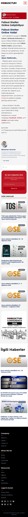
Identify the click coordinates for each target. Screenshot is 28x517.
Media (3, 455)
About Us (4, 438)
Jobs (2, 480)
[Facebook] (2, 501)
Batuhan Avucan (8, 150)
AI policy (3, 497)
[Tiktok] (8, 504)
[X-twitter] (8, 501)
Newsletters (4, 483)
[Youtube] (13, 501)
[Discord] (10, 504)
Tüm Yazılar (6, 160)
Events (3, 458)
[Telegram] (2, 504)
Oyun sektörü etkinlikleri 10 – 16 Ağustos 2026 (12, 239)
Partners (3, 463)
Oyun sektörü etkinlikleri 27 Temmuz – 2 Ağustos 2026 (10, 306)
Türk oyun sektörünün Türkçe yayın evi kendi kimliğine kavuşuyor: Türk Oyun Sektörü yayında (13, 217)
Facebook (4, 98)
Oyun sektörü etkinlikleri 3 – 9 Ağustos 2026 (11, 284)
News (2, 472)
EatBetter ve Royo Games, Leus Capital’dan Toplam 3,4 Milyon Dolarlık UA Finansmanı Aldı (14, 418)
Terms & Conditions (7, 495)
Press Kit (3, 446)
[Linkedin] (5, 501)
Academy (4, 477)
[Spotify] (5, 504)
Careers (3, 440)
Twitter (19, 118)
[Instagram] (10, 501)
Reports (3, 475)
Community (4, 460)
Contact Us (4, 443)
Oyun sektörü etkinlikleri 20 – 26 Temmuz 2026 (12, 371)
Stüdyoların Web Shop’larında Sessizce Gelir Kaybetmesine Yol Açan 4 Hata (12, 262)
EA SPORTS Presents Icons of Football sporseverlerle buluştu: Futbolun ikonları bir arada (14, 394)
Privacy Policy (5, 492)
